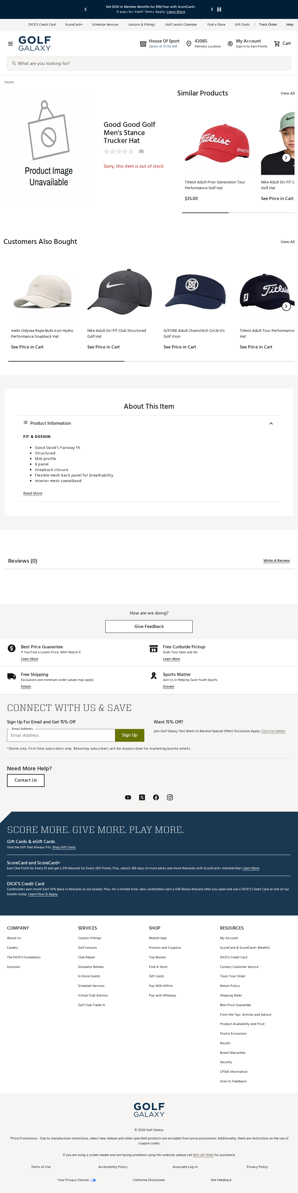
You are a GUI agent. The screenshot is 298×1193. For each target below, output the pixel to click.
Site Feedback (221, 1180)
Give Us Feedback (233, 1081)
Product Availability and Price (242, 1024)
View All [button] (288, 93)
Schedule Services (105, 24)
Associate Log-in (185, 1167)
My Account (229, 938)
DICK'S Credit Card (233, 957)
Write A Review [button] (276, 561)
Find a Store (216, 24)
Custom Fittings (89, 938)
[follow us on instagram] (169, 798)
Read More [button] (32, 493)
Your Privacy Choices (73, 1180)
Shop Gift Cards (64, 847)
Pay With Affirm (161, 986)
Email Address (22, 728)
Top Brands (157, 957)
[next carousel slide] (212, 9)
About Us (14, 938)
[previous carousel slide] (85, 9)
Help (289, 24)
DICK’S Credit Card (42, 24)
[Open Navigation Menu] (10, 44)
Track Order (268, 24)
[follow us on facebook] (155, 798)
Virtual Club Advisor (93, 995)
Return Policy (230, 986)
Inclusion (13, 967)
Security (226, 1062)
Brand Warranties (233, 1053)
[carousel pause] (219, 9)
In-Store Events (89, 976)
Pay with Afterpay (162, 995)
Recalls (225, 1043)
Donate (168, 686)
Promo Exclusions (233, 1033)
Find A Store (158, 967)
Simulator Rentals (91, 967)
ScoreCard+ (74, 24)
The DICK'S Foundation (23, 957)
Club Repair (86, 957)
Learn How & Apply (43, 894)
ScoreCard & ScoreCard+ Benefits (245, 948)
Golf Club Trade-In (91, 1005)
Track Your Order (232, 976)
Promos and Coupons (165, 948)
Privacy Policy (257, 1167)
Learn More (29, 659)
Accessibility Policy (112, 1167)
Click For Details (273, 731)
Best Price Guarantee (235, 1005)
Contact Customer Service (239, 967)
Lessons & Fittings (142, 24)
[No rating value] (121, 151)
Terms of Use (41, 1167)
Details (26, 686)
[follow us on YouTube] (128, 798)
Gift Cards (242, 24)
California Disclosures (149, 1180)
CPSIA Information (233, 1072)
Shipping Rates (231, 995)
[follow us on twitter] (142, 798)
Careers (12, 948)
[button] (286, 157)
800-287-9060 (203, 1155)
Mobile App (158, 938)
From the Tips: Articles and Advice (245, 1015)
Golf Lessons (87, 948)
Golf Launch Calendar (181, 24)
